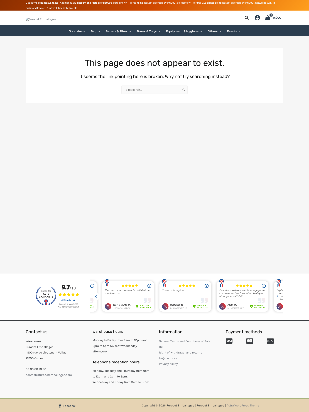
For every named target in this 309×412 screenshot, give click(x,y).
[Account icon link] (257, 18)
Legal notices (168, 358)
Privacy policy (168, 363)
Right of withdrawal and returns (180, 352)
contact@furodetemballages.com (49, 375)
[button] (247, 18)
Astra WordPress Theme (243, 405)
